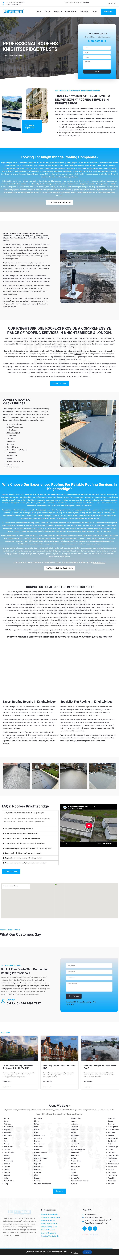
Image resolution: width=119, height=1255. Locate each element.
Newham (74, 1147)
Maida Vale (74, 1130)
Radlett (73, 1172)
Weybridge (111, 1178)
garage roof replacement (27, 986)
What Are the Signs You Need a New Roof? (100, 1067)
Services (57, 11)
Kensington (38, 1181)
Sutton (110, 1144)
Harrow (37, 1149)
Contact (94, 11)
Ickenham (37, 1172)
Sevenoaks (111, 1118)
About (46, 11)
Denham (6, 1178)
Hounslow (37, 1169)
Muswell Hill (75, 1144)
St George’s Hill (113, 1127)
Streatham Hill (113, 1138)
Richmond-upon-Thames (79, 1181)
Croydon (7, 1175)
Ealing (6, 1184)
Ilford (36, 1175)
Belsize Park (8, 1132)
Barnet (6, 1121)
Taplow (110, 1149)
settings (76, 1253)
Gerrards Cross (39, 1135)
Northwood (75, 1152)
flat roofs (78, 354)
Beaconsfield (8, 1127)
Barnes (6, 1118)
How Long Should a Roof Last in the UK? (59, 1067)
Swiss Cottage (113, 1147)
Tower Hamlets (113, 1155)
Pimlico (73, 1164)
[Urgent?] (3, 1001)
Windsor (111, 1184)
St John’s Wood (113, 1130)
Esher (36, 1127)
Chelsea (6, 1155)
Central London (9, 1152)
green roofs (40, 986)
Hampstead (38, 1147)
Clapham (7, 1164)
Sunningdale (112, 1141)
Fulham (36, 1132)
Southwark (111, 1124)
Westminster (112, 1175)
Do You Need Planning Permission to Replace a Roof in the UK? (18, 1067)
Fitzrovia (37, 1130)
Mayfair (73, 1138)
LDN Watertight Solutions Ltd (55, 597)
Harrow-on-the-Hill (40, 1152)
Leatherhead (75, 1124)
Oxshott (73, 1158)
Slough (110, 1121)
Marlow (73, 1132)
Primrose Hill (75, 1166)
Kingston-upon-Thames (42, 1184)
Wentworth (112, 1172)
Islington (37, 1178)
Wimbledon (112, 1181)
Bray (5, 1138)
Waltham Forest (113, 1164)
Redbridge (74, 1175)
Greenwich (38, 1138)
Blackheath (8, 1135)
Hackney (37, 1141)
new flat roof (84, 735)
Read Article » (7, 1081)
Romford (74, 1184)
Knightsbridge (76, 1118)
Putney (73, 1169)
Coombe (7, 1172)
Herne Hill (37, 1161)
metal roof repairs (22, 988)
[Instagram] (112, 3)
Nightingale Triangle (78, 1149)
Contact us (10, 994)
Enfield (36, 1124)
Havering (37, 1155)
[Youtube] (109, 3)
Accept (87, 1252)
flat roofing (22, 983)
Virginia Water (113, 1161)
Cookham (7, 1169)
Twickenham (112, 1158)
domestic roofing (38, 980)
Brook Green (8, 1147)
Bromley (7, 1144)
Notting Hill (75, 1155)
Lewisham (74, 1127)
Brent (6, 1141)
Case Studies (69, 11)
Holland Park (38, 1166)
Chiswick (7, 1158)
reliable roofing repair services (41, 712)
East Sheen (38, 1118)
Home (39, 11)
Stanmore (111, 1132)
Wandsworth (112, 1166)
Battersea (7, 1124)
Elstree (36, 1121)
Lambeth (74, 1121)
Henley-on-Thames (40, 1158)
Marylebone (75, 1135)
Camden (7, 1149)
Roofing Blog (84, 11)
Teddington (112, 1152)
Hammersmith (39, 1144)
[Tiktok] (114, 3)
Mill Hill (73, 1141)
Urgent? (11, 999)
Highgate (37, 1164)
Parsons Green (76, 1161)
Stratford (111, 1135)
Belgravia (7, 1130)
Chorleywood (8, 1161)
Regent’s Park (75, 1178)
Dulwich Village (9, 1181)
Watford (111, 1169)
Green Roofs (11, 458)
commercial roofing (8, 983)
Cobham (7, 1166)
